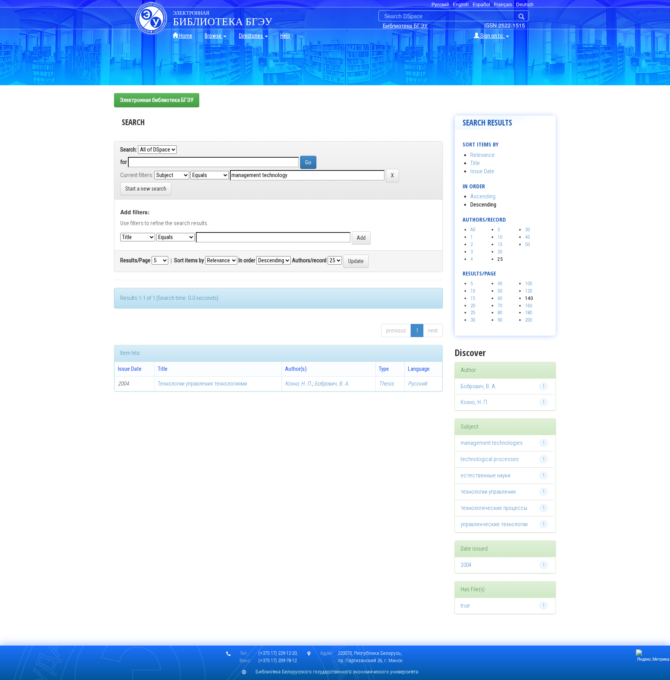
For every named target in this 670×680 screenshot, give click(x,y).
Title (475, 163)
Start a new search (145, 189)
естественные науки (485, 475)
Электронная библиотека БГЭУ (156, 99)
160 (528, 305)
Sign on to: (492, 36)
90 (499, 320)
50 (527, 244)
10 (499, 237)
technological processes (490, 459)
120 (528, 291)
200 (528, 320)
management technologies (492, 442)
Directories (251, 36)
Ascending (483, 196)
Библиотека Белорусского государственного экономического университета (337, 672)
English (461, 4)
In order (246, 260)
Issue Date (482, 171)
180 (528, 312)
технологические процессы (494, 507)
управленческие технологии (494, 524)
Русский (417, 383)
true (465, 605)
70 (499, 305)
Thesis (386, 383)
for (123, 161)
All (472, 229)
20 (499, 252)
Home (185, 36)
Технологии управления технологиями (202, 383)
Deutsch (525, 4)
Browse (214, 36)
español (481, 4)
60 (499, 298)
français (503, 4)
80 (499, 312)
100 (528, 283)
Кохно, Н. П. (298, 383)
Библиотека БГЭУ (405, 25)
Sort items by (189, 260)
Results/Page (135, 260)
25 (472, 312)
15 (499, 244)
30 (527, 229)
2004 (466, 564)
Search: (128, 149)
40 (527, 237)
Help (285, 36)
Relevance (482, 154)
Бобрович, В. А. (331, 383)
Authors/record (309, 260)
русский (440, 4)
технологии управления (488, 491)
